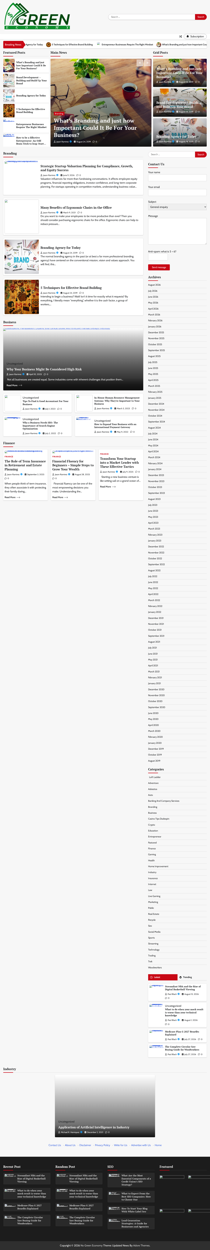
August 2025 (154, 356)
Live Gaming (154, 896)
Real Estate (153, 913)
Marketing (153, 902)
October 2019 (155, 754)
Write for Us (120, 1145)
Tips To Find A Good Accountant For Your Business (45, 403)
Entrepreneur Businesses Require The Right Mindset (72, 44)
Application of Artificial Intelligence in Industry (93, 1127)
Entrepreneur (154, 836)
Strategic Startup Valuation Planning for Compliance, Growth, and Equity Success (87, 168)
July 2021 (152, 647)
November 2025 (156, 338)
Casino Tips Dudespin (158, 818)
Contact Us (55, 1145)
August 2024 (154, 427)
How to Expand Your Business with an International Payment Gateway (115, 426)
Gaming (152, 854)
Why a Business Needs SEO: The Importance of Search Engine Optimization (40, 425)
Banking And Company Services (163, 800)
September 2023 (156, 493)
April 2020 (153, 725)
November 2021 (156, 623)
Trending (187, 977)
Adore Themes (141, 1245)
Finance (9, 457)
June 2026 (153, 296)
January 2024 (154, 469)
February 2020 (155, 736)
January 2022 (154, 612)
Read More (12, 385)
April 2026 (153, 308)
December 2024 (156, 403)
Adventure (153, 783)
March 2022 (154, 600)
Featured (152, 842)
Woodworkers (155, 967)
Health (151, 860)
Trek (150, 961)
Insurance (153, 878)
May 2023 (153, 516)
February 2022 (155, 606)
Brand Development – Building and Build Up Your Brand (31, 80)
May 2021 (153, 659)
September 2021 (156, 635)
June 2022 (153, 582)
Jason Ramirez (62, 141)
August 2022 (154, 570)
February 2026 (155, 320)
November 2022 (156, 552)
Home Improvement (158, 866)
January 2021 (154, 683)
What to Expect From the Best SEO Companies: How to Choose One (136, 1196)
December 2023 (156, 475)
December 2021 (156, 618)
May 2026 (153, 302)
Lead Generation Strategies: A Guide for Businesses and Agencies (135, 1223)
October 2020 (155, 701)
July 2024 (152, 433)
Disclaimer (85, 1145)
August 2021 (154, 641)
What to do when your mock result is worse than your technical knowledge (184, 1012)
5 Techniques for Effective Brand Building (30, 111)
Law (150, 890)
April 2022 (153, 594)
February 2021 (155, 677)
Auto (150, 795)
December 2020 (156, 689)
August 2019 (154, 760)
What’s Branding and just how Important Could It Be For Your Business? (142, 44)
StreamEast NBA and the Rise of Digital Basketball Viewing (183, 988)
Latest (157, 977)
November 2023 (156, 481)
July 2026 (152, 290)
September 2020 (156, 707)
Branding (59, 113)
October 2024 (155, 415)
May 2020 (153, 719)
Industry (152, 872)
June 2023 (153, 510)
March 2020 (154, 731)
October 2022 (155, 558)
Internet (152, 884)
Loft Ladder (154, 777)
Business (152, 812)
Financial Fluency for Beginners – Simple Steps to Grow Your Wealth (73, 465)
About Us (70, 1145)
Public (151, 907)
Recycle (152, 919)
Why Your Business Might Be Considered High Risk (44, 369)
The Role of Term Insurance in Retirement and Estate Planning (25, 465)
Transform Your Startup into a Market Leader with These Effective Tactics (119, 462)
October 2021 (155, 629)
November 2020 (156, 695)
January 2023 (154, 540)
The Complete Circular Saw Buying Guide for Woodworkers (182, 1048)
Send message (159, 267)
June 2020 (153, 713)
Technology (153, 949)
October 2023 (155, 487)
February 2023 (155, 534)
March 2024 (154, 457)
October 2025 (155, 344)
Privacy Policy (102, 1145)
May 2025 (153, 374)
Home (158, 1145)
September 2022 (156, 564)
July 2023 (152, 504)
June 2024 (153, 439)
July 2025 (152, 362)
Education (153, 830)
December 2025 (156, 332)
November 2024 (156, 409)
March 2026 (154, 314)
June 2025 (153, 368)
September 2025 (156, 350)
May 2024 (153, 445)
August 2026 (154, 284)
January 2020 (155, 742)
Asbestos (152, 789)
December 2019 (156, 748)
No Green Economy (92, 1245)
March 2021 (154, 671)
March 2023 (154, 528)
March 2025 (154, 385)
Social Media (154, 931)
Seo (150, 925)
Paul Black (172, 994)
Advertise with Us (141, 1145)
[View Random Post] (180, 36)
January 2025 (154, 397)
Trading (152, 955)
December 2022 (156, 546)
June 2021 (153, 653)
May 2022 (153, 588)
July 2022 (152, 576)
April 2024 (153, 451)
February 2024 (155, 463)
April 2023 (153, 522)
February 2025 (155, 391)
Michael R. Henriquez (70, 1132)
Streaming (153, 943)
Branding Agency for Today (31, 95)
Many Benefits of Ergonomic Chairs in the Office (76, 207)
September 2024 (156, 421)
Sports (151, 937)
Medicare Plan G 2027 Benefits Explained (182, 1033)
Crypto (151, 824)
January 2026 (154, 326)
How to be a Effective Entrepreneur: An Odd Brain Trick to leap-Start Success (30, 142)
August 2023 (154, 499)
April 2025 (153, 380)
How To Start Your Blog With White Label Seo (134, 1210)
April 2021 (153, 665)
